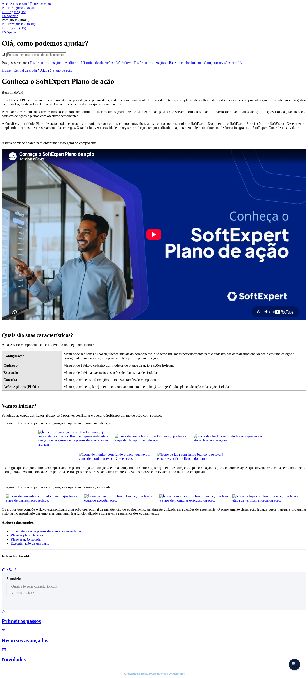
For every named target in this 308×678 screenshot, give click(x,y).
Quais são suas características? (34, 586)
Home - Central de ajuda (19, 70)
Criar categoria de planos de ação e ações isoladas (46, 531)
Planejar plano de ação (27, 535)
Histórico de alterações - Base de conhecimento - (169, 63)
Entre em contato (42, 4)
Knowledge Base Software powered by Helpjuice (154, 673)
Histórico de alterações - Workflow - (107, 63)
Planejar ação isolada (26, 539)
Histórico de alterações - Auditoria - (55, 63)
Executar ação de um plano (30, 543)
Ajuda (44, 70)
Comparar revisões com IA (223, 63)
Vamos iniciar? (22, 593)
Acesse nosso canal (15, 4)
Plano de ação (62, 70)
